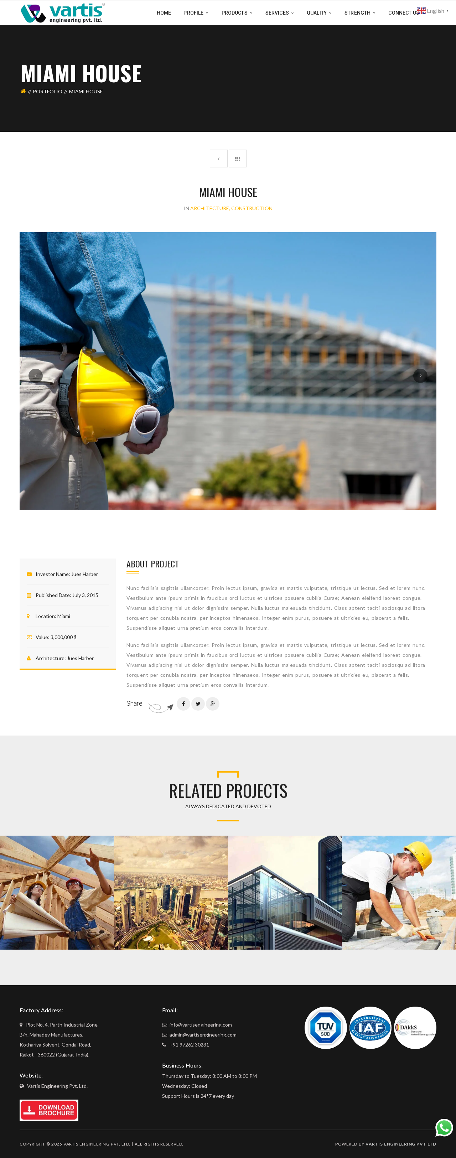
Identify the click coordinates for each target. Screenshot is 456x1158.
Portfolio (47, 91)
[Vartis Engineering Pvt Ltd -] (63, 12)
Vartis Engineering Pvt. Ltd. (57, 1086)
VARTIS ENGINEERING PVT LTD (401, 1144)
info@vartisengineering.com (200, 1025)
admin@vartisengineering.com (203, 1035)
